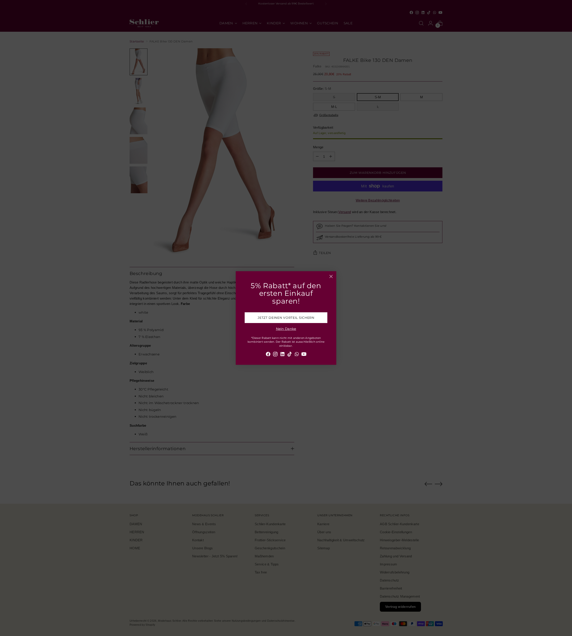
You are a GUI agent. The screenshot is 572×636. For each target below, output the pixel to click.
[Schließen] (331, 276)
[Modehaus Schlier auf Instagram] (275, 354)
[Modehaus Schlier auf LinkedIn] (282, 354)
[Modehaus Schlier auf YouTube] (304, 354)
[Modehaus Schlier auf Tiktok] (289, 354)
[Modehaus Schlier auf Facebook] (268, 354)
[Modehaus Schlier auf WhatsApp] (296, 354)
